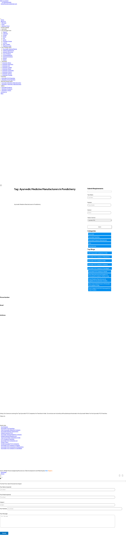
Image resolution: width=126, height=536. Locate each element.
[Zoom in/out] (122, 476)
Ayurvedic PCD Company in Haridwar (98, 264)
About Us (3, 21)
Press (3, 24)
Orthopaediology (7, 55)
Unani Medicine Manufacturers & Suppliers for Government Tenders (98, 279)
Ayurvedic (91, 234)
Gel (4, 38)
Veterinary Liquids (7, 67)
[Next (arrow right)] (2, 477)
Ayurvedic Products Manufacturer (98, 240)
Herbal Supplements (8, 50)
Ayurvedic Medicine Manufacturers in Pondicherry (27, 204)
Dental (5, 58)
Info (90, 243)
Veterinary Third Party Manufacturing (11, 84)
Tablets (5, 32)
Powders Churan (7, 41)
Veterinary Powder (7, 75)
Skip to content (4, 1)
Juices (4, 40)
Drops (4, 36)
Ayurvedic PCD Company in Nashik (98, 271)
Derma (4, 59)
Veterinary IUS (6, 66)
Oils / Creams (6, 44)
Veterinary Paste (6, 69)
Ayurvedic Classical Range (10, 49)
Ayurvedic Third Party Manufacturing (11, 83)
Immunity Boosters (8, 52)
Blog (2, 93)
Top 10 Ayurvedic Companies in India (97, 253)
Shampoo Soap (7, 46)
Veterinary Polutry (7, 72)
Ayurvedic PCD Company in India (96, 260)
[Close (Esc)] (0, 476)
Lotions (5, 43)
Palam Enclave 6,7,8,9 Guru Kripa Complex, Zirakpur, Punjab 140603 (18, 319)
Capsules (5, 33)
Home (2, 20)
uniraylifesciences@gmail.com (8, 308)
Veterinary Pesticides (8, 70)
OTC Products (7, 53)
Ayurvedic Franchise (94, 237)
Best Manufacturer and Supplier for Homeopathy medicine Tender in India (99, 275)
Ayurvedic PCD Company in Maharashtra (99, 257)
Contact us (4, 92)
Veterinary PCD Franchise (8, 79)
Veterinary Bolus (6, 63)
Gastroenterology (8, 56)
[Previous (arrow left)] (0, 477)
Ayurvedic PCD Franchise (8, 78)
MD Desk (3, 23)
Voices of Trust (5, 26)
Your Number (3, 508)
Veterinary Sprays (7, 73)
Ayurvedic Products (6, 87)
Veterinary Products (6, 89)
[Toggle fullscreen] (119, 476)
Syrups (5, 35)
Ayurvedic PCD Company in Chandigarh (98, 268)
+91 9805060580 (4, 299)
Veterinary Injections (7, 64)
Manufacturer (92, 246)
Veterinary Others (6, 90)
